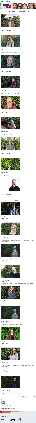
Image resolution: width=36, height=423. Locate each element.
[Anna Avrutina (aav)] (17, 382)
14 (30, 396)
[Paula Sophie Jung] (17, 82)
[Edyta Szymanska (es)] (17, 333)
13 (29, 396)
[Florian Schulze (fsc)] (17, 271)
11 (27, 396)
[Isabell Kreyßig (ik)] (17, 228)
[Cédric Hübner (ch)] (17, 208)
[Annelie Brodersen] (17, 61)
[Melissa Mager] (17, 123)
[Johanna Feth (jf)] (17, 353)
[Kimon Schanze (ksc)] (17, 250)
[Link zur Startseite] (7, 5)
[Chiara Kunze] (17, 41)
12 (28, 396)
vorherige (19, 396)
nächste (34, 396)
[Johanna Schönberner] (17, 102)
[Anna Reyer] (17, 143)
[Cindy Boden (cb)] (17, 292)
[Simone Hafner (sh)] (17, 312)
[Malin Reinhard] (17, 164)
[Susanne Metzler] (17, 20)
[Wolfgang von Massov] (17, 184)
